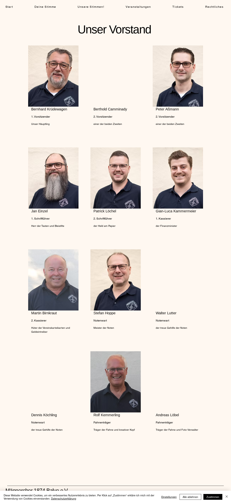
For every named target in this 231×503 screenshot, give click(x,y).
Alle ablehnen (190, 497)
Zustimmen (212, 497)
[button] (91, 7)
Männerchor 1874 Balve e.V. (36, 490)
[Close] (227, 497)
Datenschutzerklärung (63, 498)
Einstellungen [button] (169, 497)
